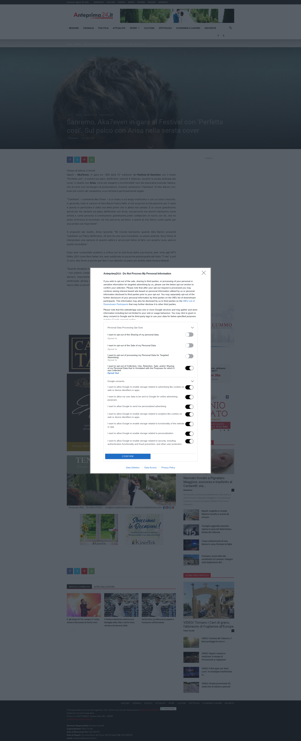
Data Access (150, 467)
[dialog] (150, 370)
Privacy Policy (168, 467)
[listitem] (150, 327)
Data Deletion (133, 467)
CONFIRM (128, 456)
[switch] (189, 334)
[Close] (205, 274)
